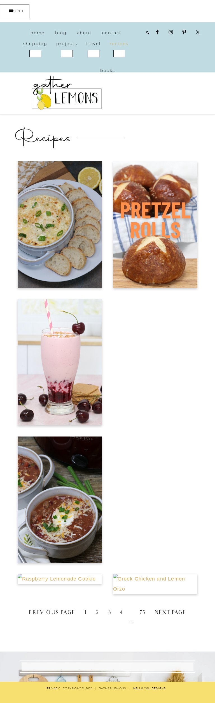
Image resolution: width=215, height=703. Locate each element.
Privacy (53, 688)
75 (142, 613)
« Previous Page (48, 613)
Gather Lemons (67, 92)
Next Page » (174, 613)
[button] (35, 53)
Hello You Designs (149, 688)
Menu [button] (17, 11)
